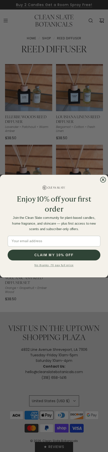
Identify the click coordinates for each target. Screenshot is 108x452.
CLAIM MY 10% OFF (54, 255)
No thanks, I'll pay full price (54, 265)
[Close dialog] (103, 180)
